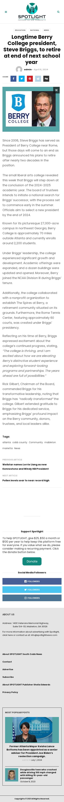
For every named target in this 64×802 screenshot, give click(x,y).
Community (36, 442)
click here (7, 635)
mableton (50, 442)
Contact (7, 661)
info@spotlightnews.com (44, 635)
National (34, 30)
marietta (7, 448)
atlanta (6, 442)
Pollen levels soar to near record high (26, 480)
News (46, 30)
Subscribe (8, 677)
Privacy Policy (10, 692)
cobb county (19, 442)
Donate (32, 561)
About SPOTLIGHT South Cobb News (22, 654)
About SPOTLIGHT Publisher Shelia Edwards (26, 684)
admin (28, 69)
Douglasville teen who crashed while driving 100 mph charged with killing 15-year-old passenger (38, 773)
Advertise (7, 669)
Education (20, 30)
